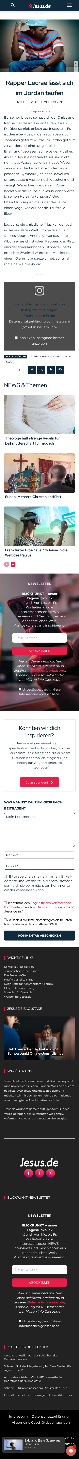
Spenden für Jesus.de (18, 992)
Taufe (9, 362)
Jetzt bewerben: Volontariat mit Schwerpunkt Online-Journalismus (35, 1051)
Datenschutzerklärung (52, 907)
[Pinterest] (51, 370)
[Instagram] (39, 1173)
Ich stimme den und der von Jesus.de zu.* (39, 907)
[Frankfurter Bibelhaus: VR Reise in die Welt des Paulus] (39, 526)
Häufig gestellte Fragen (19, 979)
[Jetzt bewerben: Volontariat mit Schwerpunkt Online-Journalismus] (39, 1038)
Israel (56, 356)
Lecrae (67, 356)
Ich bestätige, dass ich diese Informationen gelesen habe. (40, 691)
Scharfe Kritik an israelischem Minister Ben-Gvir (35, 1388)
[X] (41, 370)
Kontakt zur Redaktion (19, 966)
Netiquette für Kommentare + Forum (28, 983)
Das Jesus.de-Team (16, 975)
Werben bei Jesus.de (17, 996)
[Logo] (34, 1162)
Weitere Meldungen (46, 102)
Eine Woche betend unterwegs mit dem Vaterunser (38, 1395)
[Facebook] (32, 370)
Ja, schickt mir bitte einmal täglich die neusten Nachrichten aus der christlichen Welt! (38, 922)
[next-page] (13, 564)
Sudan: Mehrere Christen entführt (33, 496)
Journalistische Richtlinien (21, 971)
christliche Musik (39, 356)
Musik (21, 102)
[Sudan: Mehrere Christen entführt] (39, 473)
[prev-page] (6, 564)
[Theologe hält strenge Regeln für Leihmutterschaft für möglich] (39, 414)
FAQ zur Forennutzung (19, 988)
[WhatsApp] (60, 370)
